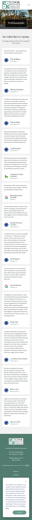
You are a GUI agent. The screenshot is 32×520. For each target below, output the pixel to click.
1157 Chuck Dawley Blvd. (16, 452)
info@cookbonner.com (16, 458)
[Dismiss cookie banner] (25, 481)
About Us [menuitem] (16, 471)
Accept (19, 512)
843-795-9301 (16, 460)
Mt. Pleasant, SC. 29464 (16, 454)
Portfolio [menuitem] (16, 475)
